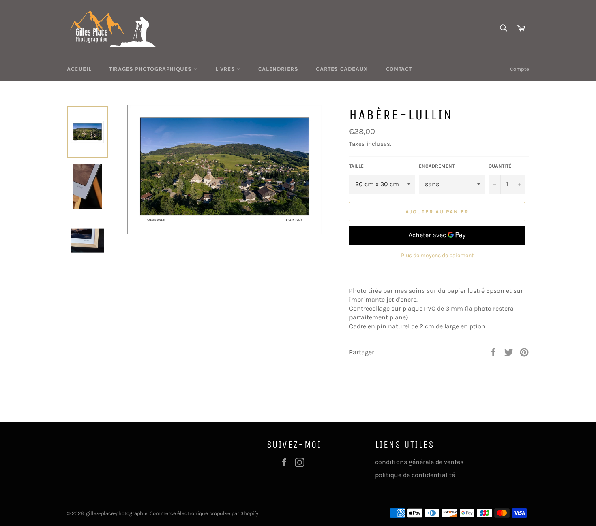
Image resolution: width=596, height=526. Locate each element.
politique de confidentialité (415, 475)
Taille (356, 166)
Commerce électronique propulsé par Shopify (204, 513)
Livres (226, 69)
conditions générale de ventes (419, 462)
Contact (399, 69)
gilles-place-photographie (117, 513)
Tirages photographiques (151, 69)
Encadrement (437, 166)
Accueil (79, 69)
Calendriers (278, 69)
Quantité (500, 166)
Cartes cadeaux (342, 69)
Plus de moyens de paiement (437, 255)
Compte (519, 69)
